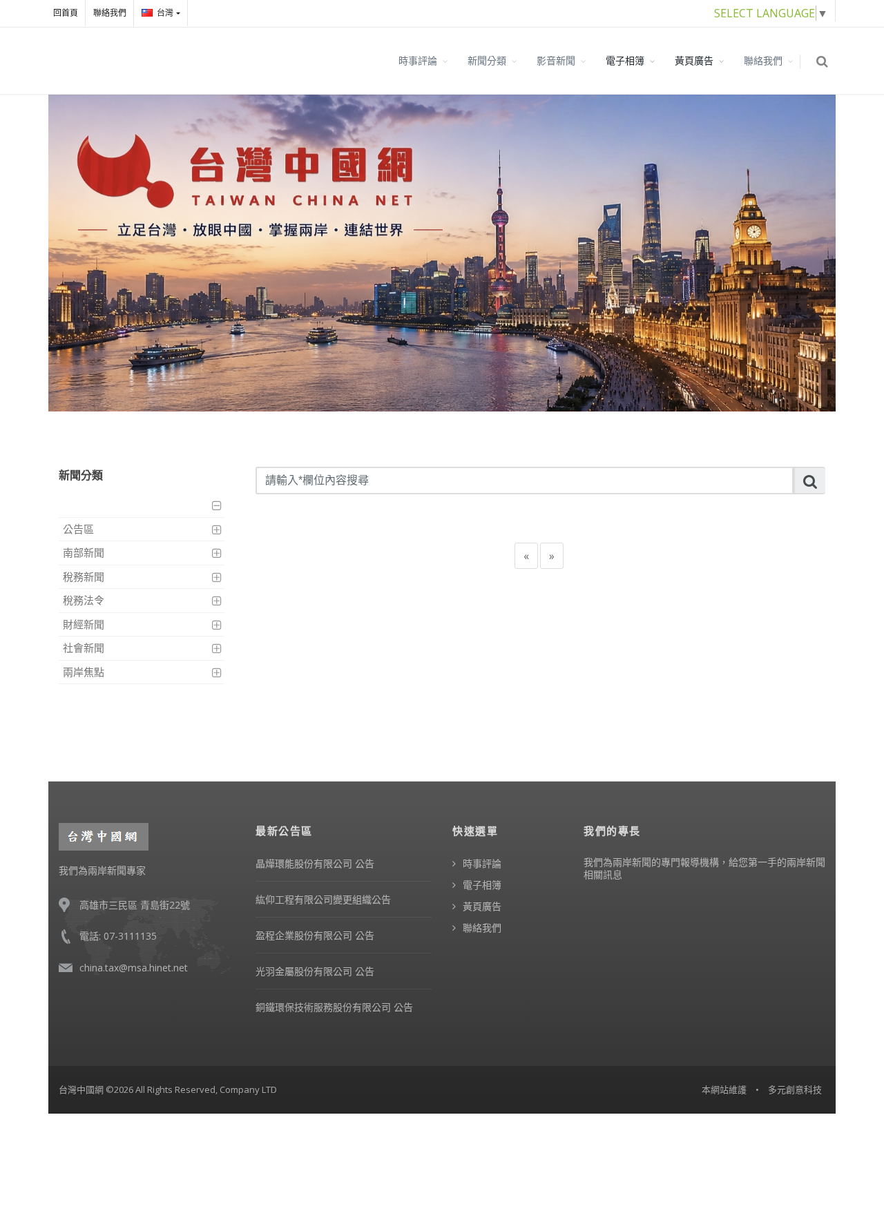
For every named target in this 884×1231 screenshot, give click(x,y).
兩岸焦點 (83, 672)
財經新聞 (83, 624)
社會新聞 (83, 648)
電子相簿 (625, 60)
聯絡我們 (109, 13)
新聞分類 (487, 60)
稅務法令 (83, 600)
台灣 (165, 13)
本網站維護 (724, 1089)
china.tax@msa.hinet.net (133, 967)
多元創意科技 (795, 1089)
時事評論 (417, 60)
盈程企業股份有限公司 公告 (315, 935)
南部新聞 (83, 552)
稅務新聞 (83, 576)
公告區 (78, 529)
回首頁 (65, 13)
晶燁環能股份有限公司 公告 (315, 863)
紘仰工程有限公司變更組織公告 (323, 899)
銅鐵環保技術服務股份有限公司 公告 (334, 1007)
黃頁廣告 (694, 60)
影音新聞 (556, 60)
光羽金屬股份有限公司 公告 (315, 971)
